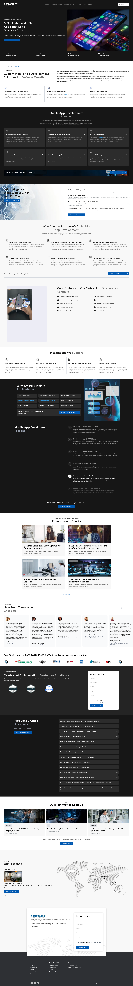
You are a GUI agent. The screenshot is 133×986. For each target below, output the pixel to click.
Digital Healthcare (53, 965)
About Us (32, 965)
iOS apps (100, 137)
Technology (10, 66)
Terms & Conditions (60, 983)
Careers (32, 969)
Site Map (70, 983)
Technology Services (54, 971)
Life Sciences (52, 967)
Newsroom (33, 976)
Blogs (31, 974)
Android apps (15, 158)
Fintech (51, 969)
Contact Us (33, 971)
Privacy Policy (100, 700)
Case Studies (33, 967)
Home (5, 66)
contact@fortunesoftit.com (74, 967)
